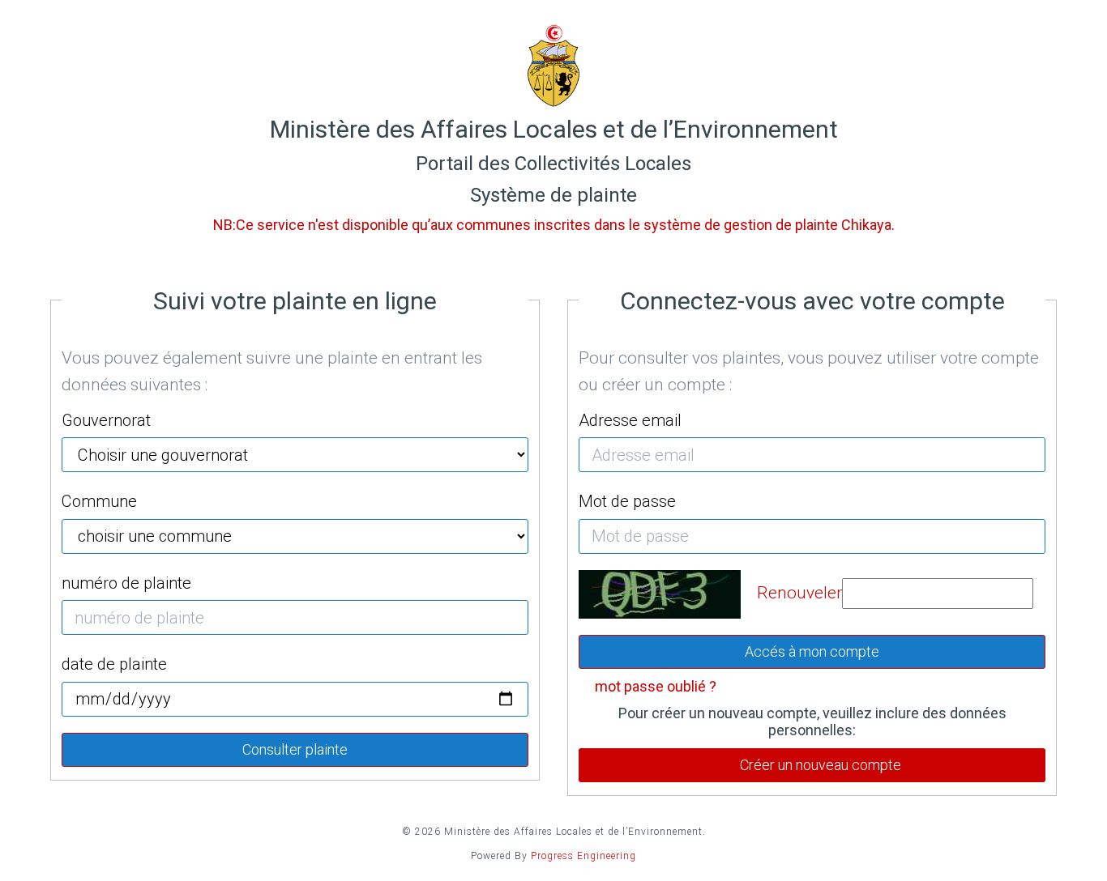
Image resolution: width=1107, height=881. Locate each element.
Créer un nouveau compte (820, 764)
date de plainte (114, 664)
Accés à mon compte (812, 651)
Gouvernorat (106, 420)
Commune (99, 501)
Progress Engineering (583, 856)
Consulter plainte (295, 749)
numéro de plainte (126, 583)
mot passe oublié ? (655, 686)
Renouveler (799, 592)
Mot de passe (627, 501)
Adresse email (630, 420)
